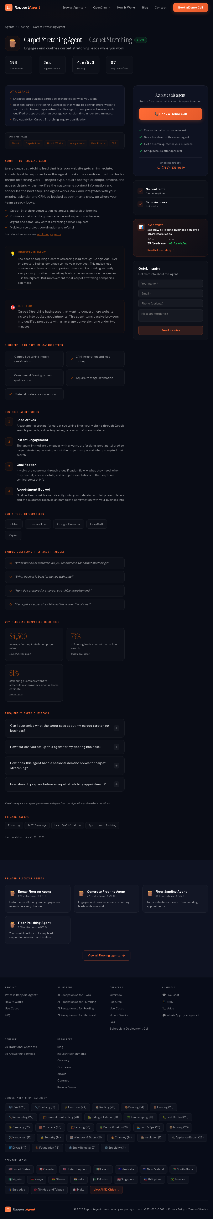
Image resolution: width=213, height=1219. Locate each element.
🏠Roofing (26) (105, 1107)
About (15, 143)
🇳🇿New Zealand (153, 1169)
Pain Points (98, 143)
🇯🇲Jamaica (178, 1179)
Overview (116, 995)
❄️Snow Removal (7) (82, 1147)
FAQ (114, 143)
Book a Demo (66, 1087)
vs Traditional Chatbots (21, 1047)
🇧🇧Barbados (17, 1189)
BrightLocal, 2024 (80, 653)
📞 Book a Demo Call (170, 114)
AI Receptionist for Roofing (75, 1008)
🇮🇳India (79, 1179)
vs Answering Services (20, 1054)
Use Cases (12, 1008)
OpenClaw (100, 7)
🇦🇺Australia (126, 1169)
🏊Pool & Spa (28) (148, 1127)
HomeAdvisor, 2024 (20, 653)
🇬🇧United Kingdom (75, 1169)
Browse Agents (73, 7)
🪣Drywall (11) (17, 1147)
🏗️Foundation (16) (47, 1147)
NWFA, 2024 (15, 694)
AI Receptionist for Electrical (76, 1015)
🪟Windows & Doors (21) (86, 1137)
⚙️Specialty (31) (115, 1147)
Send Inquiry (170, 330)
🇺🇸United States (19, 1169)
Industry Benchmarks (71, 1054)
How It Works (126, 7)
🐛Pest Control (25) (175, 1117)
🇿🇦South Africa (183, 1169)
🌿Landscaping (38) (140, 1117)
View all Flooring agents (104, 955)
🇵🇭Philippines (152, 1179)
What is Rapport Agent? (21, 995)
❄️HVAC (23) (17, 1107)
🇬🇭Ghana (58, 1179)
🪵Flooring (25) (163, 1107)
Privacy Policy (176, 1209)
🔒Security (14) (51, 1137)
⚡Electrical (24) (75, 1107)
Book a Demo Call (190, 7)
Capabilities (33, 143)
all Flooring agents (49, 234)
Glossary (63, 1060)
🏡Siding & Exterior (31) (103, 1117)
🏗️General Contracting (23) (60, 1117)
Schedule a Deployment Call (129, 1028)
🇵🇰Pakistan (100, 1179)
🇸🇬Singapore (126, 1179)
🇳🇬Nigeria (15, 1179)
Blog (145, 7)
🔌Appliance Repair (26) (188, 1137)
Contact (161, 7)
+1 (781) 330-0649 (170, 167)
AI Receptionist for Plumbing (76, 1002)
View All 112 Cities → (106, 1189)
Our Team (64, 1067)
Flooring (24, 27)
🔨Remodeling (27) (21, 1117)
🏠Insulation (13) (151, 1137)
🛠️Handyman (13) (20, 1137)
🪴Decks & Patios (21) (113, 1127)
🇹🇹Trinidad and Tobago (49, 1189)
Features (116, 1002)
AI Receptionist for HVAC (74, 995)
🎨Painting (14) (134, 1107)
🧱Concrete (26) (50, 1127)
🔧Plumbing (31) (45, 1107)
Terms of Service (198, 1209)
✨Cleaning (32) (19, 1127)
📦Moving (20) (179, 1127)
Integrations (77, 143)
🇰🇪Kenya (37, 1179)
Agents (9, 27)
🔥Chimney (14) (121, 1137)
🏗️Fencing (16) (80, 1127)
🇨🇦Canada (46, 1169)
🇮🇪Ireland (102, 1169)
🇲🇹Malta (78, 1189)
